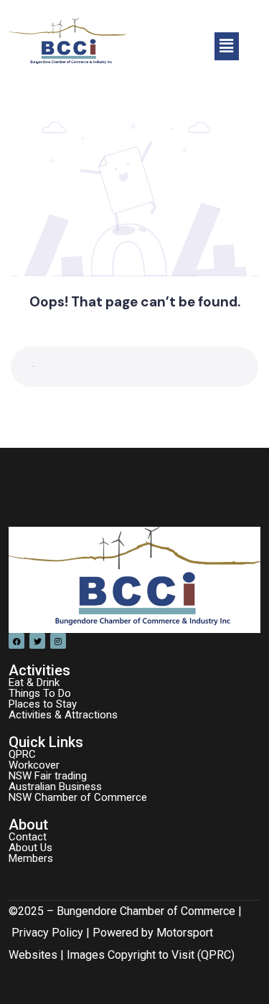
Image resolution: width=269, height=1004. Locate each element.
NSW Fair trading (48, 775)
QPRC (22, 754)
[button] (226, 46)
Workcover (34, 765)
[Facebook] (16, 641)
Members (31, 858)
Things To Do (40, 693)
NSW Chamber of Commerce (78, 797)
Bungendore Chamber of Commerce (146, 911)
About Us (30, 847)
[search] (235, 367)
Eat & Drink (34, 682)
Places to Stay (43, 704)
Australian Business (55, 786)
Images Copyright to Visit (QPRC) (151, 955)
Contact (28, 836)
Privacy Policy (47, 932)
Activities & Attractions (63, 714)
